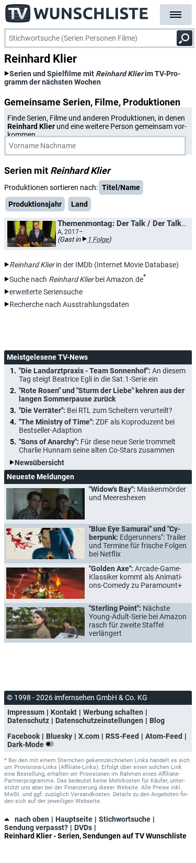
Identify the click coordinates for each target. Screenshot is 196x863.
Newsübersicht (39, 462)
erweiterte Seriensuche (46, 292)
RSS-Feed (122, 736)
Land (79, 204)
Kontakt (64, 712)
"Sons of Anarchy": (97, 446)
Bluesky (59, 736)
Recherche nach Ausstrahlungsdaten (69, 304)
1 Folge (98, 239)
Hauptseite (74, 819)
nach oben (32, 819)
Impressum (25, 712)
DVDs (83, 827)
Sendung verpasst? (36, 827)
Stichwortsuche (125, 819)
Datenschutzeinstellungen (99, 720)
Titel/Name (121, 187)
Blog (157, 720)
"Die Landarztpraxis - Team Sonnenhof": (102, 375)
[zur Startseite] (77, 10)
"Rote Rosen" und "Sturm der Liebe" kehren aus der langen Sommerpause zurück (102, 394)
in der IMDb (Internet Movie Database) (94, 265)
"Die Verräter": (95, 410)
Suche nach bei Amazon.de (76, 279)
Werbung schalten (113, 712)
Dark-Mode (26, 744)
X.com (88, 736)
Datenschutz (28, 720)
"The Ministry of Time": (97, 426)
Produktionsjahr (35, 204)
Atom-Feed (163, 736)
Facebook (23, 736)
